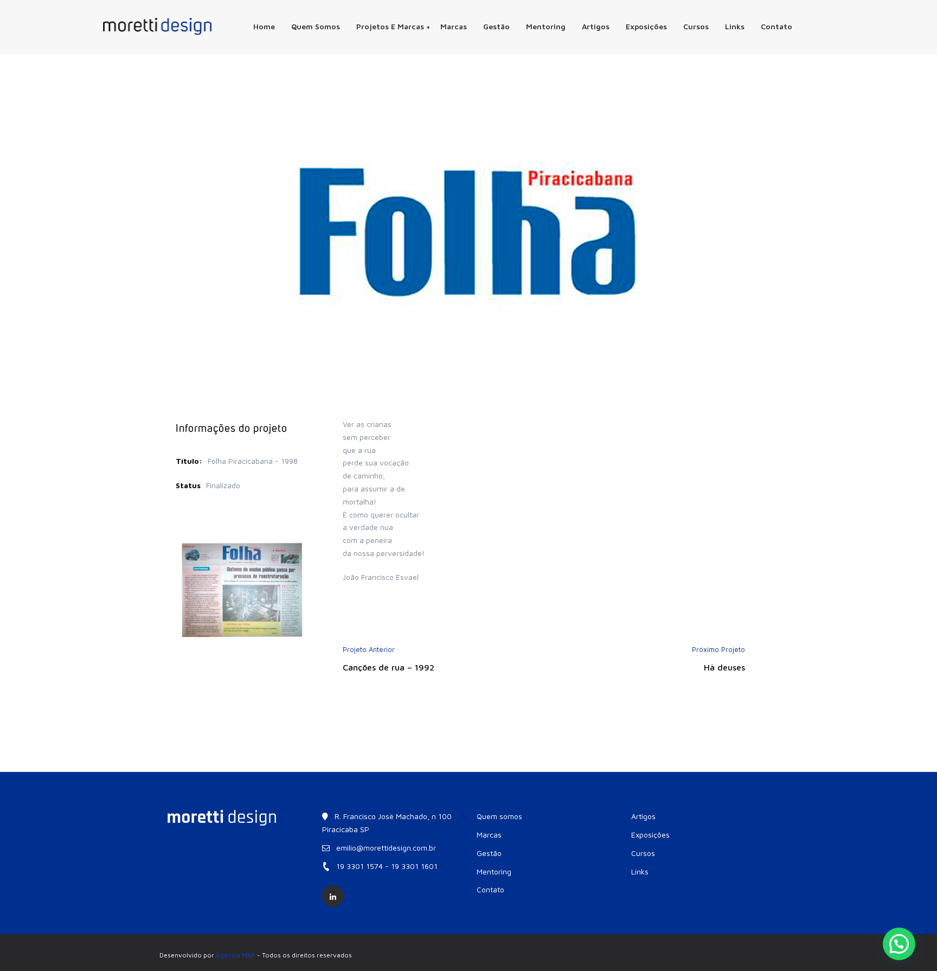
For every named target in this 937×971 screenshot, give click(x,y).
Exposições (646, 26)
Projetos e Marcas (390, 26)
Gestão (496, 26)
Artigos (595, 26)
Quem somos (315, 26)
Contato (776, 26)
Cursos (696, 26)
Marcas (453, 26)
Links (735, 26)
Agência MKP (235, 955)
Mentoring (546, 26)
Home (264, 26)
